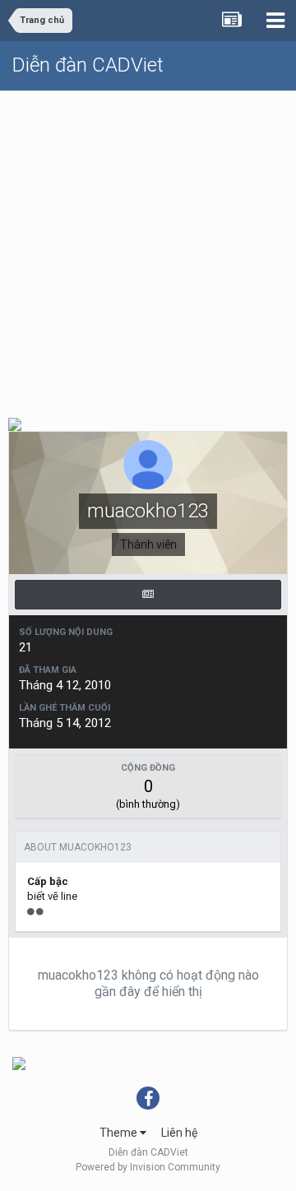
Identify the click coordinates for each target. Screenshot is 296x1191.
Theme (119, 1132)
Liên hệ (179, 1132)
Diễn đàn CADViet (88, 64)
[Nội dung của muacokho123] (148, 594)
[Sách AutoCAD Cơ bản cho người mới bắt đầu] (14, 423)
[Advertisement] (148, 248)
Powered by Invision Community (148, 1167)
